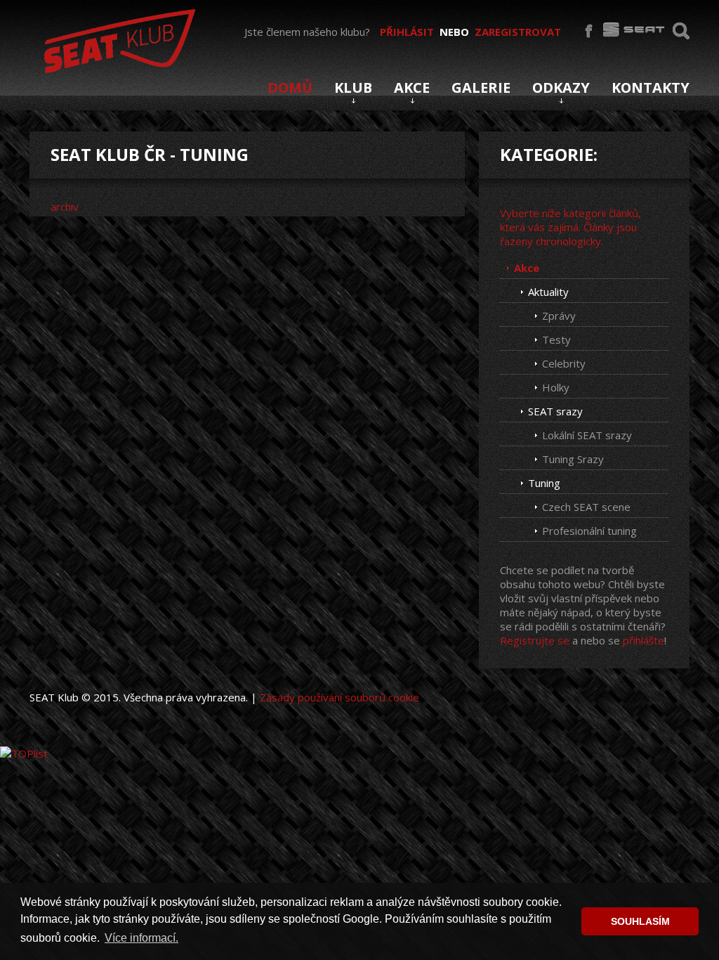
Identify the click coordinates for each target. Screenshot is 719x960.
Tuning (544, 483)
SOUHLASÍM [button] (640, 921)
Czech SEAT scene (586, 507)
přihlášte (643, 640)
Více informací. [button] (141, 938)
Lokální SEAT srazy (587, 435)
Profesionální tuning (589, 531)
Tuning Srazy (573, 459)
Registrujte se (534, 640)
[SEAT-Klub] (117, 38)
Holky (555, 387)
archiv (65, 207)
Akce (526, 268)
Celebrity (564, 363)
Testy (556, 339)
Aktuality (548, 292)
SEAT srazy (555, 411)
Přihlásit (407, 32)
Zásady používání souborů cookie (339, 697)
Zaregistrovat (518, 32)
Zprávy (559, 316)
